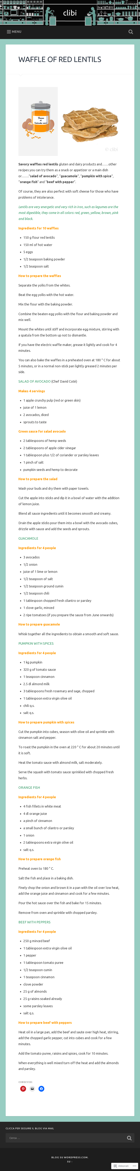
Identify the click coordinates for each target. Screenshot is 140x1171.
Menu (16, 31)
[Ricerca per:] (70, 1138)
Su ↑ (70, 1161)
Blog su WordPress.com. (69, 1157)
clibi (70, 13)
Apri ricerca (130, 32)
